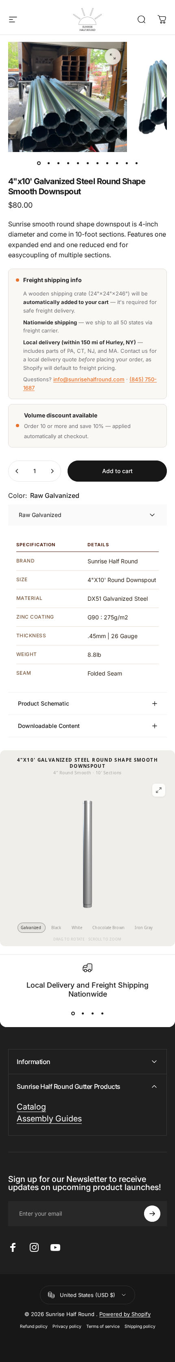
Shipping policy (140, 1326)
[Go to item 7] (107, 163)
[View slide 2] (83, 1014)
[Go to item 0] (39, 163)
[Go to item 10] (136, 163)
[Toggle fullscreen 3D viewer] (158, 790)
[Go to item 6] (97, 163)
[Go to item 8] (117, 163)
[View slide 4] (102, 1014)
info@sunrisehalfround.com (89, 379)
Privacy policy (66, 1326)
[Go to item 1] (48, 163)
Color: (43, 495)
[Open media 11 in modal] (113, 56)
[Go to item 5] (87, 163)
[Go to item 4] (78, 163)
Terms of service (103, 1326)
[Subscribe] (152, 1214)
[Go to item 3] (68, 163)
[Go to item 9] (126, 163)
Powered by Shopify (125, 1314)
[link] (49, 1119)
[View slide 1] (73, 1014)
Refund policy (34, 1326)
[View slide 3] (92, 1014)
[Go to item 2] (58, 163)
